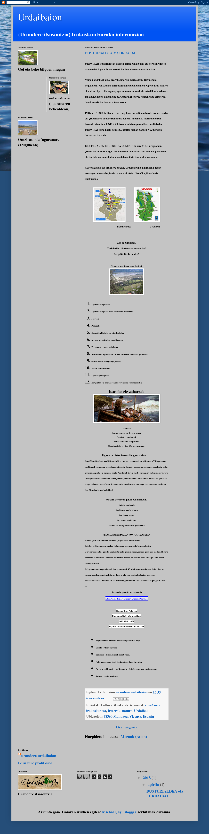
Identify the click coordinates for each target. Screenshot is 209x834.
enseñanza (153, 705)
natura (127, 710)
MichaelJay (111, 812)
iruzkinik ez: (96, 698)
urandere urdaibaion (38, 755)
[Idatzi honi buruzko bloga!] (118, 699)
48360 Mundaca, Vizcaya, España (129, 716)
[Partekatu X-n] (121, 699)
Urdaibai (141, 710)
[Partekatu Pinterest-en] (127, 699)
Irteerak (114, 710)
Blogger (130, 812)
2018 (147, 777)
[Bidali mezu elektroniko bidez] (114, 699)
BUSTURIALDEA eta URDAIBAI (111, 53)
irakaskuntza (96, 710)
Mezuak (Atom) (134, 736)
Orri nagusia (126, 727)
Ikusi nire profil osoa (35, 763)
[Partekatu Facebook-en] (124, 699)
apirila (154, 784)
